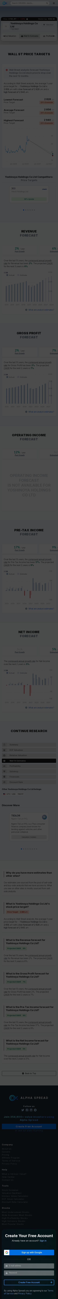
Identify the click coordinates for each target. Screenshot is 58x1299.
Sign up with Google (32, 1252)
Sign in (43, 1240)
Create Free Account (29, 1282)
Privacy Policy (24, 1293)
